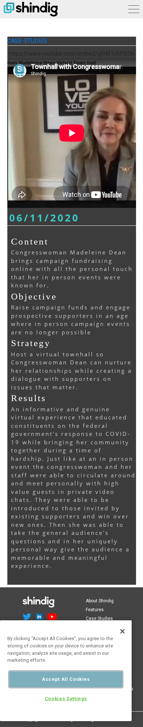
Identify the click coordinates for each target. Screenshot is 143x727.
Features (95, 609)
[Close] (122, 631)
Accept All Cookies (66, 679)
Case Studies (99, 618)
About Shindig (100, 600)
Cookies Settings (66, 698)
